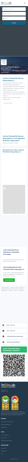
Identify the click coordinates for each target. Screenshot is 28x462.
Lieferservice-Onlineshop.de (7, 421)
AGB (2, 453)
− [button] (4, 189)
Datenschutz (4, 451)
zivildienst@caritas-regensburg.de (15, 336)
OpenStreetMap (13, 213)
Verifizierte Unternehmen (6, 440)
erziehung (12, 287)
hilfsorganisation (4, 290)
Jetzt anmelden (9, 280)
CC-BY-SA (23, 213)
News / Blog (3, 437)
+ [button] (4, 187)
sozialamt (15, 290)
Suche (14, 23)
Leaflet (5, 213)
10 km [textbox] (6, 18)
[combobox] (15, 18)
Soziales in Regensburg (5, 287)
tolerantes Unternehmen (17, 414)
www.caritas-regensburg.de (13, 342)
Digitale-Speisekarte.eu (6, 424)
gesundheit (21, 287)
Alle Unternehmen (5, 435)
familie (17, 287)
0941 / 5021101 (11, 325)
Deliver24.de (3, 427)
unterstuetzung (21, 290)
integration (10, 290)
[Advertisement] (14, 40)
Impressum (3, 448)
